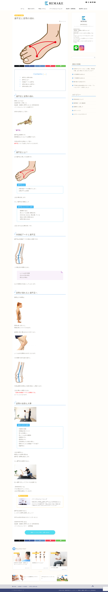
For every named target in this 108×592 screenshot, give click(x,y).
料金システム (42, 8)
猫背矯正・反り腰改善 (19, 15)
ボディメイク (77, 110)
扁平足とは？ (25, 79)
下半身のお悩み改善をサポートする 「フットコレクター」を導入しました (84, 86)
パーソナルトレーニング (55, 8)
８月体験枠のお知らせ (79, 74)
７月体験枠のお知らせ (79, 78)
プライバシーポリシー (17, 590)
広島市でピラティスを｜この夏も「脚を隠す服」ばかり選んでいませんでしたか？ (84, 69)
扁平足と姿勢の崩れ (27, 77)
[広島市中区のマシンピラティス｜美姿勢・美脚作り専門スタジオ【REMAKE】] (54, 6)
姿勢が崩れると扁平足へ (28, 84)
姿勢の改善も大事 (27, 86)
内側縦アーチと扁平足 (28, 82)
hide (45, 74)
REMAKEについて (79, 99)
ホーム (22, 8)
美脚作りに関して (78, 106)
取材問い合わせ (83, 8)
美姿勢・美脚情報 (70, 8)
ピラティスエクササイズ (80, 114)
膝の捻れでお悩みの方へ (80, 81)
